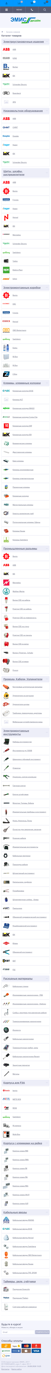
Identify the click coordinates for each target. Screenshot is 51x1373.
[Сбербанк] (26, 1351)
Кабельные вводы (15, 1212)
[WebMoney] (26, 1346)
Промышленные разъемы (20, 548)
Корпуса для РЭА (14, 1082)
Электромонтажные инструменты (16, 732)
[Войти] (6, 3)
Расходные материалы (18, 978)
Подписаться (42, 1332)
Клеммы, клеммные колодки (22, 383)
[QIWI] (6, 1351)
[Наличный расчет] (36, 1351)
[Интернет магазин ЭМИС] (2, 32)
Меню (19, 9)
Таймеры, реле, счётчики (19, 1281)
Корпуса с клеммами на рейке (22, 1143)
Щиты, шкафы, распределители (13, 172)
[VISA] (6, 1346)
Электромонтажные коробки (22, 287)
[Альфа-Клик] (16, 1351)
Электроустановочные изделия (23, 41)
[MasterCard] (16, 1346)
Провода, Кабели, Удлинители (22, 679)
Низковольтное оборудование (23, 110)
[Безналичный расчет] (6, 1356)
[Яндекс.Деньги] (36, 1346)
